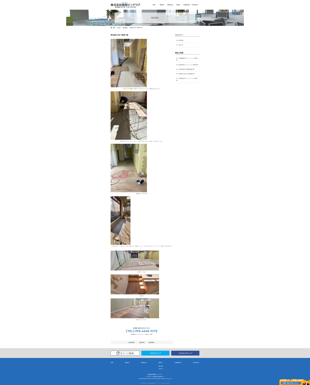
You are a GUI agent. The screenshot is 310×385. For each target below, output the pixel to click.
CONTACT (195, 4)
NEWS (178, 4)
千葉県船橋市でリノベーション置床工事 (187, 59)
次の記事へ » (152, 342)
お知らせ (181, 45)
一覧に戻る (142, 342)
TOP (153, 4)
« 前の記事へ (131, 342)
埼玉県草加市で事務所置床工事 (186, 69)
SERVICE (170, 4)
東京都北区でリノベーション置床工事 (188, 64)
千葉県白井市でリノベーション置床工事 (187, 79)
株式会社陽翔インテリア (155, 374)
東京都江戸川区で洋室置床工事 (186, 73)
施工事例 (125, 27)
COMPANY (186, 4)
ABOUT (162, 4)
